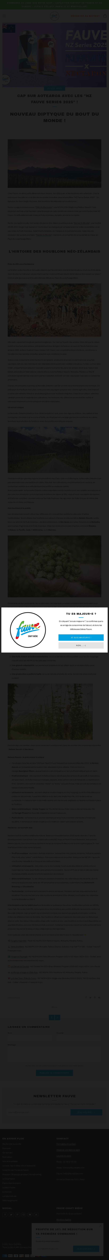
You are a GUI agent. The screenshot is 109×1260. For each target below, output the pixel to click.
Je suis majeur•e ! (81, 637)
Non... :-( (81, 645)
